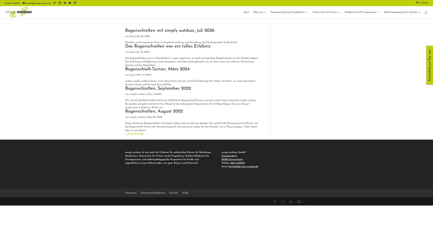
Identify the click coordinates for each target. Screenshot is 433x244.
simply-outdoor (138, 94)
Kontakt (173, 193)
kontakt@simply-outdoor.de (243, 166)
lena (132, 36)
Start (246, 12)
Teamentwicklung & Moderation (288, 12)
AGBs (185, 193)
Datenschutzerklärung (153, 193)
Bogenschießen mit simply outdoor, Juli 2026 (169, 30)
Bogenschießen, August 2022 (154, 111)
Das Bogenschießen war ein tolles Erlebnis (167, 46)
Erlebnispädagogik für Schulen (400, 12)
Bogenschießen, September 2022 (158, 88)
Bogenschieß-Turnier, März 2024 (157, 69)
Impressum (131, 193)
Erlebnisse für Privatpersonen (360, 12)
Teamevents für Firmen (325, 12)
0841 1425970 (237, 163)
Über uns (258, 12)
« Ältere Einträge (134, 134)
